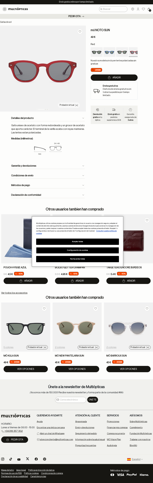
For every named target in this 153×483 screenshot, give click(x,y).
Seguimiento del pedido (86, 434)
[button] (138, 9)
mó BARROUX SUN (116, 356)
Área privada (81, 422)
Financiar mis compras (117, 428)
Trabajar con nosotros (140, 440)
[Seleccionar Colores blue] (109, 52)
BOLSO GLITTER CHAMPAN (70, 267)
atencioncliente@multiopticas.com (56, 440)
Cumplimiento (136, 428)
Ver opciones (25, 369)
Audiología (112, 446)
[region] (77, 241)
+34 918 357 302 (13, 431)
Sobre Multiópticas (138, 422)
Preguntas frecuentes (85, 446)
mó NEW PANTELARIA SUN (69, 356)
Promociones (113, 422)
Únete (93, 400)
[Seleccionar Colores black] (97, 52)
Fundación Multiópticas (141, 434)
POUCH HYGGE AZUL (15, 267)
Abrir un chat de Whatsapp (52, 434)
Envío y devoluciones (84, 428)
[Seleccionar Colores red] (135, 52)
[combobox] (113, 9)
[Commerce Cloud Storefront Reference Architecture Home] (23, 9)
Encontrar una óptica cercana (51, 428)
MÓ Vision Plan (114, 440)
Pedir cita (74, 16)
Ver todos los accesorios (14, 293)
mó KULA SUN (11, 356)
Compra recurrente (116, 434)
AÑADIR (28, 281)
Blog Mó (133, 446)
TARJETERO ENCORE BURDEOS (124, 267)
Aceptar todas (77, 242)
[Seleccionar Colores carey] (122, 52)
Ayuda (40, 422)
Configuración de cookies (77, 250)
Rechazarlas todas (77, 259)
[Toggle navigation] (4, 9)
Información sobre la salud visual (90, 440)
